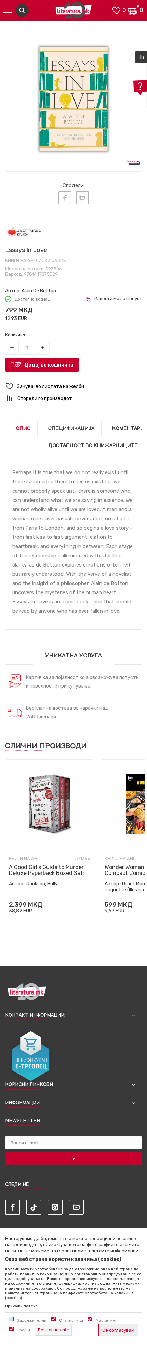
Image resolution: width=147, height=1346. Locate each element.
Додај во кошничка (49, 365)
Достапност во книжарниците (93, 445)
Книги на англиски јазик (35, 260)
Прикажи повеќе (21, 1306)
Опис (23, 428)
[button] (73, 386)
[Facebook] (65, 198)
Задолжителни (31, 1320)
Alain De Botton (39, 291)
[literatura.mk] (73, 12)
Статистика (71, 1320)
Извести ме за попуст (118, 298)
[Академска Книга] (24, 232)
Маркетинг (106, 1320)
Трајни (23, 1330)
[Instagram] (55, 1207)
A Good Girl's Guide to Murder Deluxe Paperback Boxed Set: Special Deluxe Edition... (46, 873)
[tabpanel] (73, 99)
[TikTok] (34, 1207)
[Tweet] (82, 198)
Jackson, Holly (42, 884)
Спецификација (71, 428)
